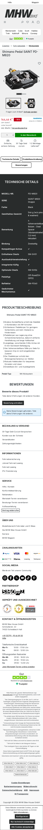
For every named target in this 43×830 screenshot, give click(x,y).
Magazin (35, 2)
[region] (21, 87)
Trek (8, 33)
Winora (25, 33)
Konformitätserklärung (11, 491)
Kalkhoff (15, 33)
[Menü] (4, 22)
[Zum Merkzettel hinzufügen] (39, 63)
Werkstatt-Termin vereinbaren (14, 498)
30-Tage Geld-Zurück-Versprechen (17, 432)
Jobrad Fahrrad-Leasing (12, 463)
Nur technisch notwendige (22, 822)
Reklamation (7, 495)
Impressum (34, 790)
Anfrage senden (30, 112)
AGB (26, 790)
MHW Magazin (8, 538)
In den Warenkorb (28, 135)
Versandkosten (8, 439)
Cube (20, 31)
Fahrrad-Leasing (9, 467)
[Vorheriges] (4, 80)
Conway (33, 33)
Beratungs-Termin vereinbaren (15, 502)
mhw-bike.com (21, 763)
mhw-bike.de (8, 763)
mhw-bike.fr (9, 767)
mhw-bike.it (21, 767)
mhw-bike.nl (9, 771)
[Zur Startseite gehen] (21, 13)
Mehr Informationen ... (21, 812)
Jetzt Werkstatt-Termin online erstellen (18, 667)
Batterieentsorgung (13, 786)
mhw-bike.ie (32, 767)
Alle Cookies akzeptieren (22, 827)
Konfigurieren (22, 816)
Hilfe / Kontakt (8, 487)
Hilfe (10, 2)
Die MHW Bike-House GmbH (14, 530)
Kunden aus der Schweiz (12, 436)
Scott (27, 31)
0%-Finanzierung (9, 471)
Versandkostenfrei (19, 128)
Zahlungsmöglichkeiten (11, 443)
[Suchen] (22, 22)
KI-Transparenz (21, 794)
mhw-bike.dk (32, 771)
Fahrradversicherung (11, 459)
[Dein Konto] (33, 22)
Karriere (5, 534)
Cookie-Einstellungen (20, 783)
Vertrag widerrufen (10, 510)
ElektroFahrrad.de (21, 774)
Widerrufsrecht (30, 786)
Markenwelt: (11, 31)
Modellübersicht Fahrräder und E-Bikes (18, 526)
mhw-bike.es (33, 763)
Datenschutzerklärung (12, 790)
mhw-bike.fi (21, 771)
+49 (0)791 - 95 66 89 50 (12, 636)
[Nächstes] (39, 80)
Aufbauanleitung (9, 506)
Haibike (34, 31)
